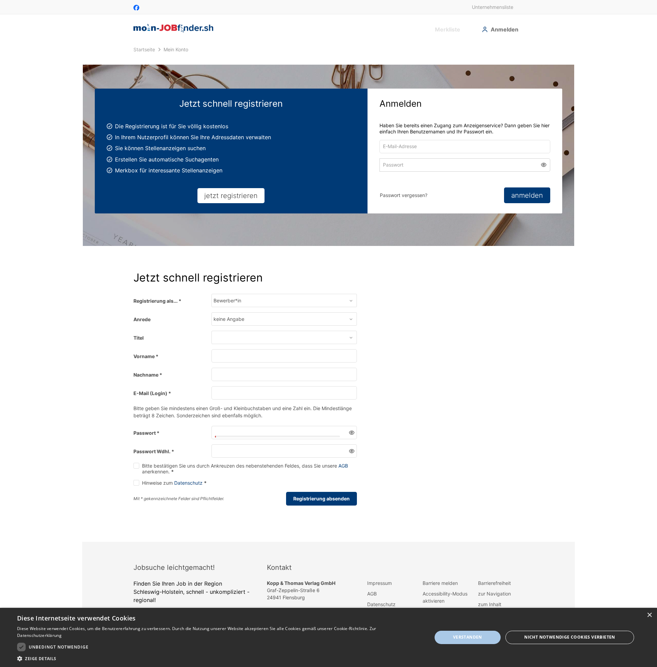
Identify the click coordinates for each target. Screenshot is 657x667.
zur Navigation (494, 598)
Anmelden (504, 29)
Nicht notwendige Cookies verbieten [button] (569, 637)
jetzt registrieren (231, 196)
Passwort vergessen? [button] (403, 195)
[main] (328, 295)
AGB (343, 471)
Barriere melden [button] (440, 588)
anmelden (527, 195)
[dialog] (328, 637)
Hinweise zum (174, 488)
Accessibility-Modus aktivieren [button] (445, 602)
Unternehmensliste (492, 7)
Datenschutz (188, 488)
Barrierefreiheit (494, 588)
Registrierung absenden (321, 503)
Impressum (379, 588)
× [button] (649, 615)
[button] (544, 166)
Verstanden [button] (467, 637)
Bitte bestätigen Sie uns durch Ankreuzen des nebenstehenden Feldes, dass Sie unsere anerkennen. (245, 474)
